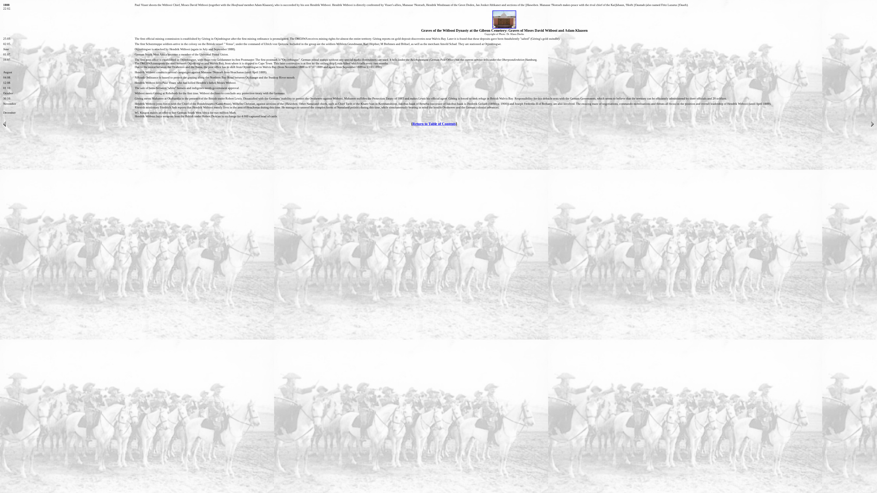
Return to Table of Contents (434, 124)
